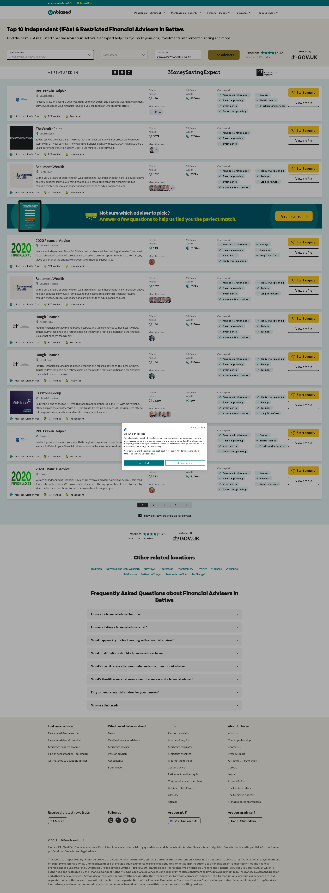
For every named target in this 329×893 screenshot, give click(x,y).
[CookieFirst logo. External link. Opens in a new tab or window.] (125, 430)
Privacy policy (197, 427)
